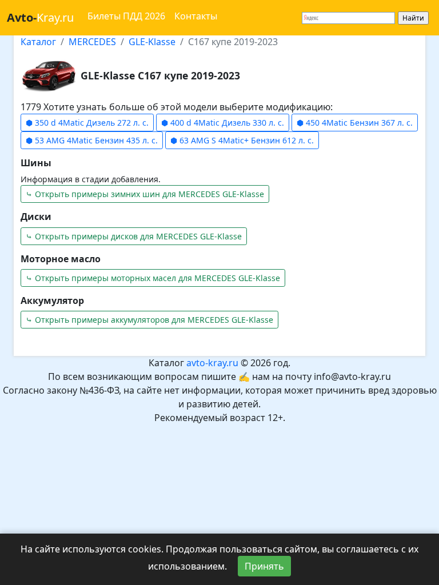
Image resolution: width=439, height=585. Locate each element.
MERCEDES (92, 41)
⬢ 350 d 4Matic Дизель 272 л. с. (87, 122)
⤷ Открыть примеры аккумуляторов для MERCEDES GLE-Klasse (149, 319)
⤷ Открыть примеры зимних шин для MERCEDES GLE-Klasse (145, 194)
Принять (264, 566)
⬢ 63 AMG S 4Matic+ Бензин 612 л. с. (242, 140)
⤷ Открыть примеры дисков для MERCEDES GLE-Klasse (134, 236)
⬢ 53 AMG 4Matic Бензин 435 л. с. (92, 140)
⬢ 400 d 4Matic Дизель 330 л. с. (222, 122)
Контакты (195, 16)
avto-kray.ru (212, 362)
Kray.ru (40, 17)
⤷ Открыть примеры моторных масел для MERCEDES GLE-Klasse (153, 278)
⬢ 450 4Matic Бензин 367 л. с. (355, 122)
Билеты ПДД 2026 (126, 16)
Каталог (38, 41)
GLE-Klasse (152, 41)
